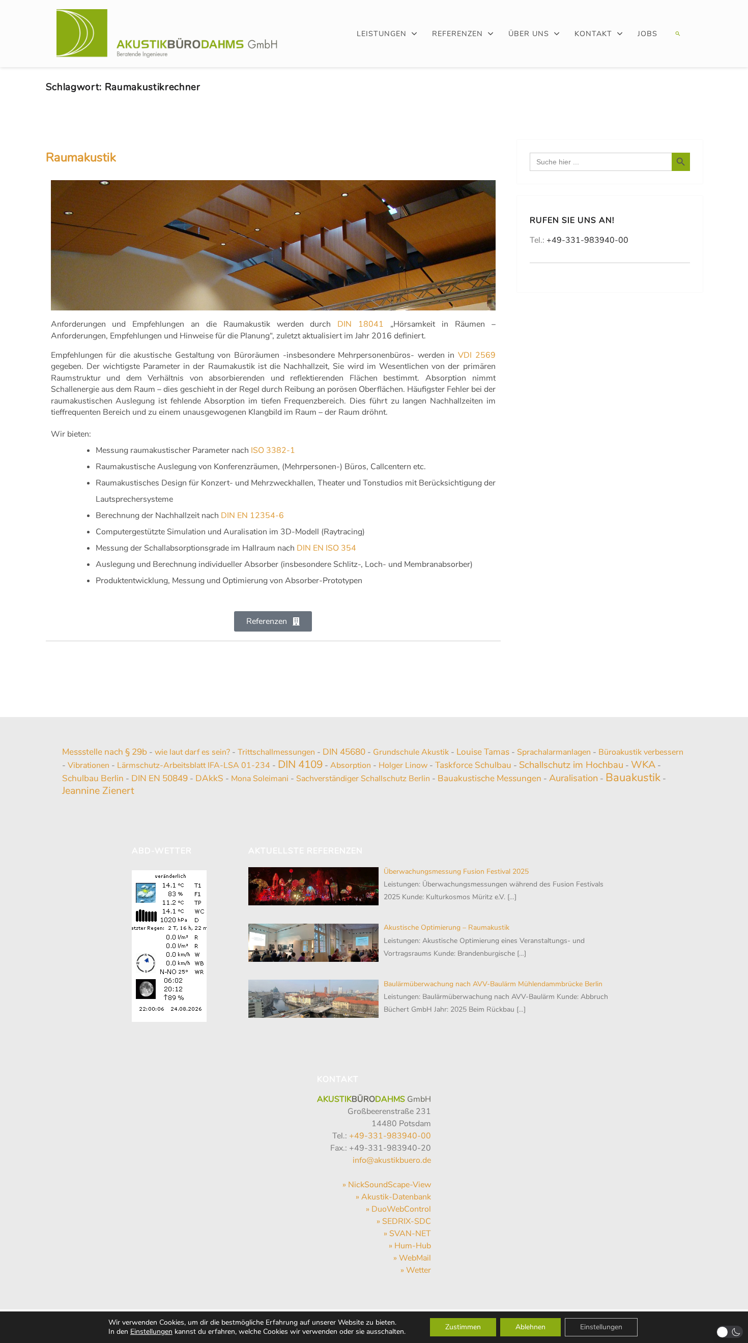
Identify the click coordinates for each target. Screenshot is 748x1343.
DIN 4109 (300, 764)
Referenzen (457, 33)
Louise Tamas (482, 752)
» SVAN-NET (407, 1233)
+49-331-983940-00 (587, 240)
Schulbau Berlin (93, 778)
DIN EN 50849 (159, 778)
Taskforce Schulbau (473, 765)
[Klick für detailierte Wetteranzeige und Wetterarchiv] (169, 943)
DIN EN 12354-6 (252, 515)
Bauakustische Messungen (489, 778)
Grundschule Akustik (411, 752)
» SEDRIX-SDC (404, 1221)
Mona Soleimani (260, 778)
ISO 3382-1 (273, 450)
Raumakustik (81, 157)
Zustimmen (463, 1327)
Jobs (647, 33)
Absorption (350, 765)
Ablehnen (530, 1327)
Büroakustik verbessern (640, 752)
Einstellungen (151, 1331)
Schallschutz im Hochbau (571, 764)
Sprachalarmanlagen (554, 752)
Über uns (528, 33)
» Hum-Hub (410, 1245)
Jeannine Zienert (98, 790)
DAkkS (209, 778)
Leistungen (382, 33)
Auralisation (573, 777)
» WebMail (412, 1258)
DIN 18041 (360, 324)
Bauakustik (633, 777)
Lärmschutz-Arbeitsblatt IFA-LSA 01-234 (193, 765)
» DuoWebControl (398, 1209)
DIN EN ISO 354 (326, 548)
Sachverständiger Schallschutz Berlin (363, 778)
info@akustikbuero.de (392, 1160)
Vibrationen (88, 765)
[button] (676, 33)
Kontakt (593, 33)
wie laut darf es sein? (192, 752)
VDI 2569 (477, 355)
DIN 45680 (344, 752)
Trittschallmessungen (276, 752)
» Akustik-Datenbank (393, 1197)
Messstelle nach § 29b (104, 752)
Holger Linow (403, 765)
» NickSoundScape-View (386, 1184)
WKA (643, 764)
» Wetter (415, 1270)
